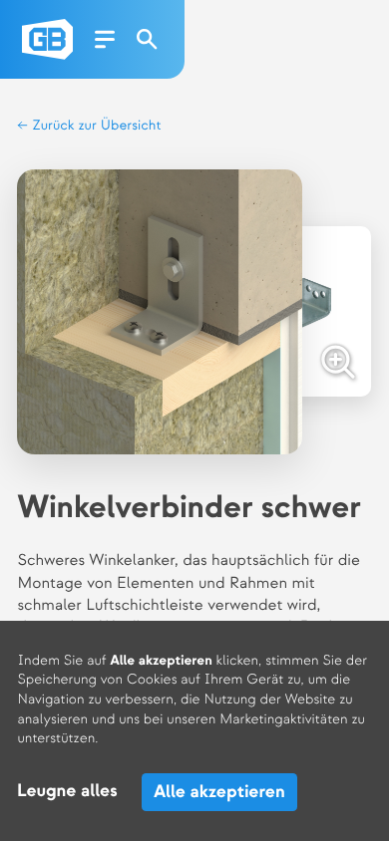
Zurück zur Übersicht (95, 126)
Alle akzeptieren (219, 791)
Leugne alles (67, 791)
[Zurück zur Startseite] (47, 39)
